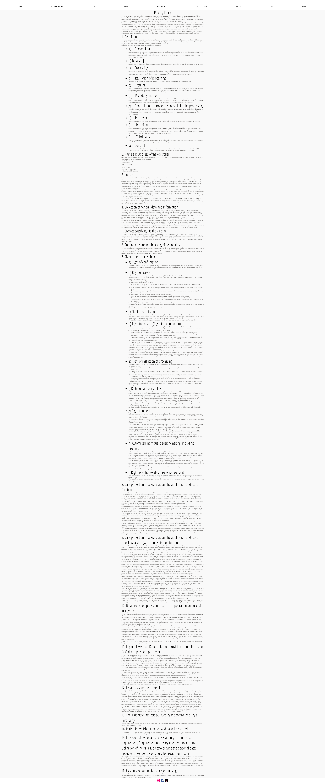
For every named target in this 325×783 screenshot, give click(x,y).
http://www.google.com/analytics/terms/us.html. (137, 602)
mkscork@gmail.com (130, 169)
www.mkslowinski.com (132, 171)
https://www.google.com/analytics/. (193, 602)
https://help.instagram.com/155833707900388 (188, 641)
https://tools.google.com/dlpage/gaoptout (144, 592)
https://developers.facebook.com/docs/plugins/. (142, 510)
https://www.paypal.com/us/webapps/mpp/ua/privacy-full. (177, 684)
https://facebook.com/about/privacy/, (171, 528)
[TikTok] (166, 780)
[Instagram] (158, 780)
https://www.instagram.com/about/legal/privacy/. (134, 643)
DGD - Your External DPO (170, 775)
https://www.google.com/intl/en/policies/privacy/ (188, 600)
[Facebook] (162, 780)
